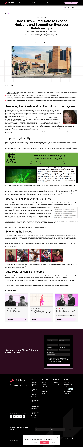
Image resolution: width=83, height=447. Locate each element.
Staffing (43, 393)
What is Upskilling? (35, 403)
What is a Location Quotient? (35, 413)
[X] (68, 438)
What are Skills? (34, 382)
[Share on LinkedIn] (8, 85)
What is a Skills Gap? (35, 406)
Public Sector (45, 386)
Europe (54, 386)
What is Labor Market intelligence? (35, 394)
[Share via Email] (12, 85)
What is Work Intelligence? (33, 385)
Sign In (60, 2)
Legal (21, 438)
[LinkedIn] (63, 438)
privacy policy (59, 361)
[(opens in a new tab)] (10, 440)
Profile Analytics (32, 122)
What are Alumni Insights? (34, 409)
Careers (65, 389)
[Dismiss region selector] (80, 7)
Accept (44, 442)
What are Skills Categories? (34, 416)
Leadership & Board (68, 384)
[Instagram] (72, 438)
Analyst (42, 122)
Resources (42, 2)
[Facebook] (70, 438)
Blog (9, 13)
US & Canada (55, 382)
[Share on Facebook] (10, 85)
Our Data (21, 2)
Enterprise (44, 384)
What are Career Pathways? (34, 397)
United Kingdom (56, 384)
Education (44, 382)
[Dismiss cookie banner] (57, 437)
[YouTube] (65, 438)
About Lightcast (67, 382)
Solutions (28, 2)
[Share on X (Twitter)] (5, 85)
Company (49, 2)
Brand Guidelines (67, 391)
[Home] (5, 13)
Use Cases (34, 2)
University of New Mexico (26, 110)
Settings (35, 442)
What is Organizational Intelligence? (34, 389)
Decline (53, 442)
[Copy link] (14, 85)
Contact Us (66, 393)
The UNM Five (41, 244)
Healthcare (44, 389)
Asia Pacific (55, 389)
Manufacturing (45, 391)
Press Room (66, 386)
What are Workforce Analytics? (35, 401)
